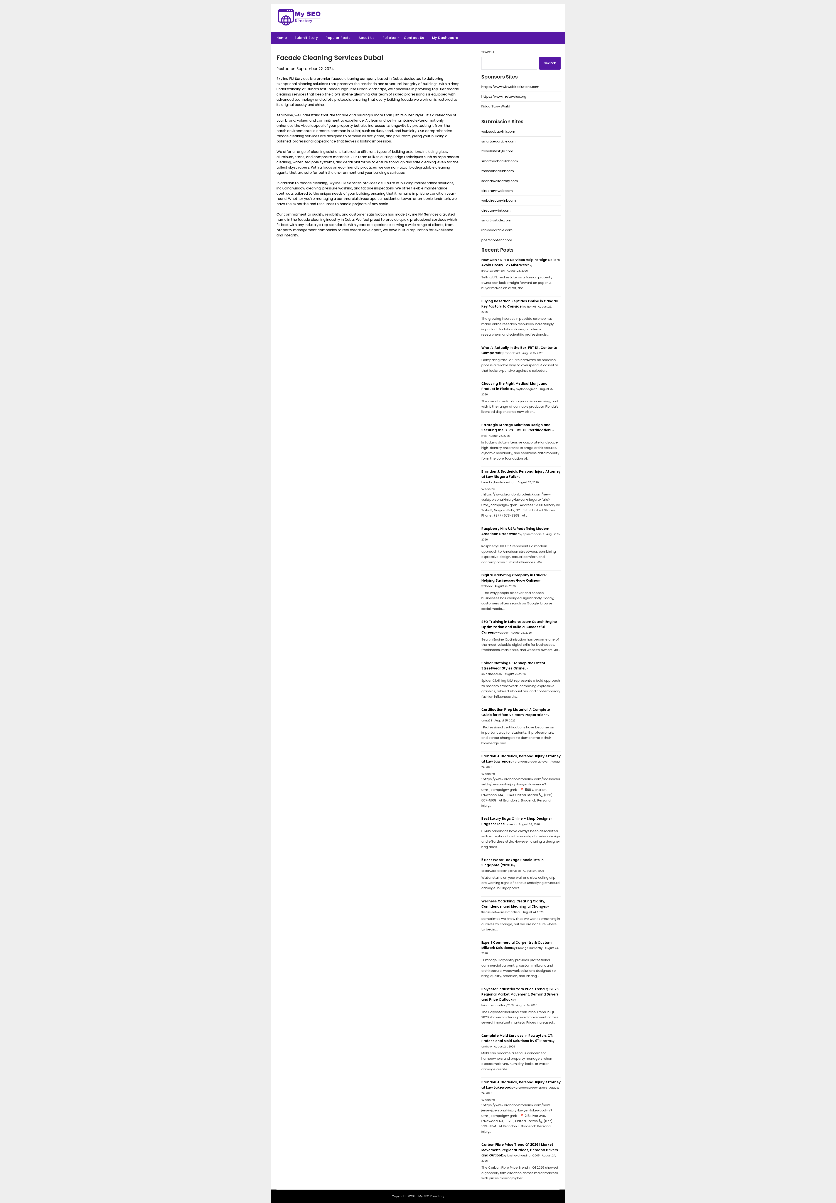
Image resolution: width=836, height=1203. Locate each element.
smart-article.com (496, 220)
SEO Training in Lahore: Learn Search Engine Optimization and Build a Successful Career (519, 627)
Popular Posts (338, 37)
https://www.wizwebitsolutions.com (510, 86)
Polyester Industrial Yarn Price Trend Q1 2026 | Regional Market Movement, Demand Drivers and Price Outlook (520, 994)
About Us (367, 37)
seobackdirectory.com (499, 181)
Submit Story (306, 37)
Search (487, 52)
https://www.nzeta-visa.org (503, 96)
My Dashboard (445, 37)
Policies (389, 37)
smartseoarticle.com (498, 141)
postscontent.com (496, 240)
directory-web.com (497, 190)
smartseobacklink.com (499, 161)
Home (281, 37)
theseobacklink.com (497, 171)
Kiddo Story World (495, 106)
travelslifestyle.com (497, 151)
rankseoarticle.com (496, 230)
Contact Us (414, 37)
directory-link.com (496, 210)
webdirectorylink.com (498, 200)
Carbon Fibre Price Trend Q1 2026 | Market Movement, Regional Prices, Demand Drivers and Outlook (519, 1150)
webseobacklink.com (498, 131)
